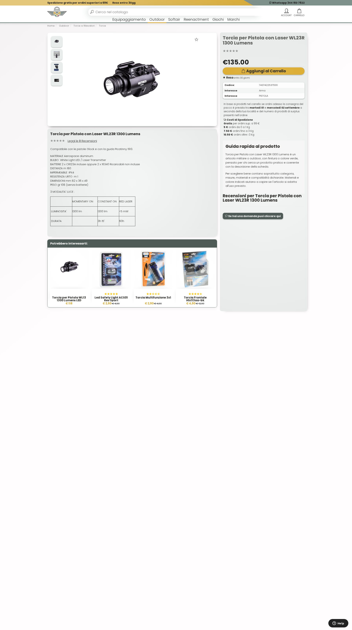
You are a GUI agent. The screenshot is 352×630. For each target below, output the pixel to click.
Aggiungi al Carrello (266, 71)
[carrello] (299, 10)
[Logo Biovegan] (57, 12)
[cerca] (92, 12)
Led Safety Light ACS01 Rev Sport (111, 299)
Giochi (218, 19)
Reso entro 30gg (123, 3)
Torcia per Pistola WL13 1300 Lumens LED (69, 299)
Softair (174, 19)
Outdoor (157, 19)
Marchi (233, 19)
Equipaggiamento (129, 19)
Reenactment (196, 19)
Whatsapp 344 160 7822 (288, 3)
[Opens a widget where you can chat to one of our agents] (338, 623)
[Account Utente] (286, 10)
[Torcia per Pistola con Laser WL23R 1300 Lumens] (132, 79)
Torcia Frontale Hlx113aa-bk (195, 299)
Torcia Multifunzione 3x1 (153, 297)
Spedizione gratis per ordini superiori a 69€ (77, 3)
